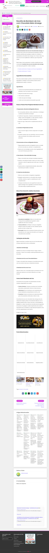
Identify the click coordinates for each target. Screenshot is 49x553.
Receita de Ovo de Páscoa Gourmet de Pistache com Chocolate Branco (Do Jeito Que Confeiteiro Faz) (34, 426)
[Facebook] (17, 29)
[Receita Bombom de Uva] (20, 379)
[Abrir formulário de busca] (46, 6)
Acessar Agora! (36, 1)
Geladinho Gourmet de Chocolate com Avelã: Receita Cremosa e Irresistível (7, 45)
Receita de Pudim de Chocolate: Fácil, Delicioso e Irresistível (7, 79)
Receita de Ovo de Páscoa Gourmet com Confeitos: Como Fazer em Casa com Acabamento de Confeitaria (26, 445)
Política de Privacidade (18, 541)
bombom (21, 389)
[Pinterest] (29, 29)
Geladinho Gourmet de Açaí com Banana (7, 33)
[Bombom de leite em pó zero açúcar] (39, 379)
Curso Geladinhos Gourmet (6, 98)
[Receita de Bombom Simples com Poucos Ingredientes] (30, 379)
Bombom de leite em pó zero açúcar (20, 456)
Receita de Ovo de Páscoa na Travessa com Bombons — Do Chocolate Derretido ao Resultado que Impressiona (26, 427)
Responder (19, 514)
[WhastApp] (20, 29)
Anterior (20, 400)
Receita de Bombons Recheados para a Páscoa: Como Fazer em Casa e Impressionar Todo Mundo (40, 444)
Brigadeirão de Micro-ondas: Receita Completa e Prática (27, 457)
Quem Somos (16, 540)
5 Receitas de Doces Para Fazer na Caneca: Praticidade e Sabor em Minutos (39, 405)
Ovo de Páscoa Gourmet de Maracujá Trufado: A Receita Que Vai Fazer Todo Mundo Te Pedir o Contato (40, 426)
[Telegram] (27, 29)
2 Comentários (35, 26)
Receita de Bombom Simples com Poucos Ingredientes (30, 69)
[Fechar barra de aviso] (47, 1)
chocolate (26, 389)
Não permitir (17, 5)
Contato (15, 538)
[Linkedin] (24, 29)
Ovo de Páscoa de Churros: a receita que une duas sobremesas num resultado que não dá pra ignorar (40, 462)
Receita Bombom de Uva (20, 382)
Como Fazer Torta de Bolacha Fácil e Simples (7, 38)
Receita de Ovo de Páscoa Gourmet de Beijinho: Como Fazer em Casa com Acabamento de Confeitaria (19, 427)
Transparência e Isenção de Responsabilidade (19, 544)
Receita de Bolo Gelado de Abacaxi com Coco (21, 404)
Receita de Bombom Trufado (24, 71)
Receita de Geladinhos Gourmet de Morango (7, 67)
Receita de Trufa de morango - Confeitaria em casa (27, 508)
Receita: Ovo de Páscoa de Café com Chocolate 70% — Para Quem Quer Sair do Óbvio (34, 442)
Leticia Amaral (22, 26)
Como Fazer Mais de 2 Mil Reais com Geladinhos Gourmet (7, 28)
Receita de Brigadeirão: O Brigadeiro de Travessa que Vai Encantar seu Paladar (7, 61)
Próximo (41, 400)
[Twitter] (22, 29)
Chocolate (8, 13)
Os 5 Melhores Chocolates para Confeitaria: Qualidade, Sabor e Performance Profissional (33, 460)
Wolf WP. (30, 551)
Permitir (22, 5)
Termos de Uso (16, 546)
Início (4, 13)
